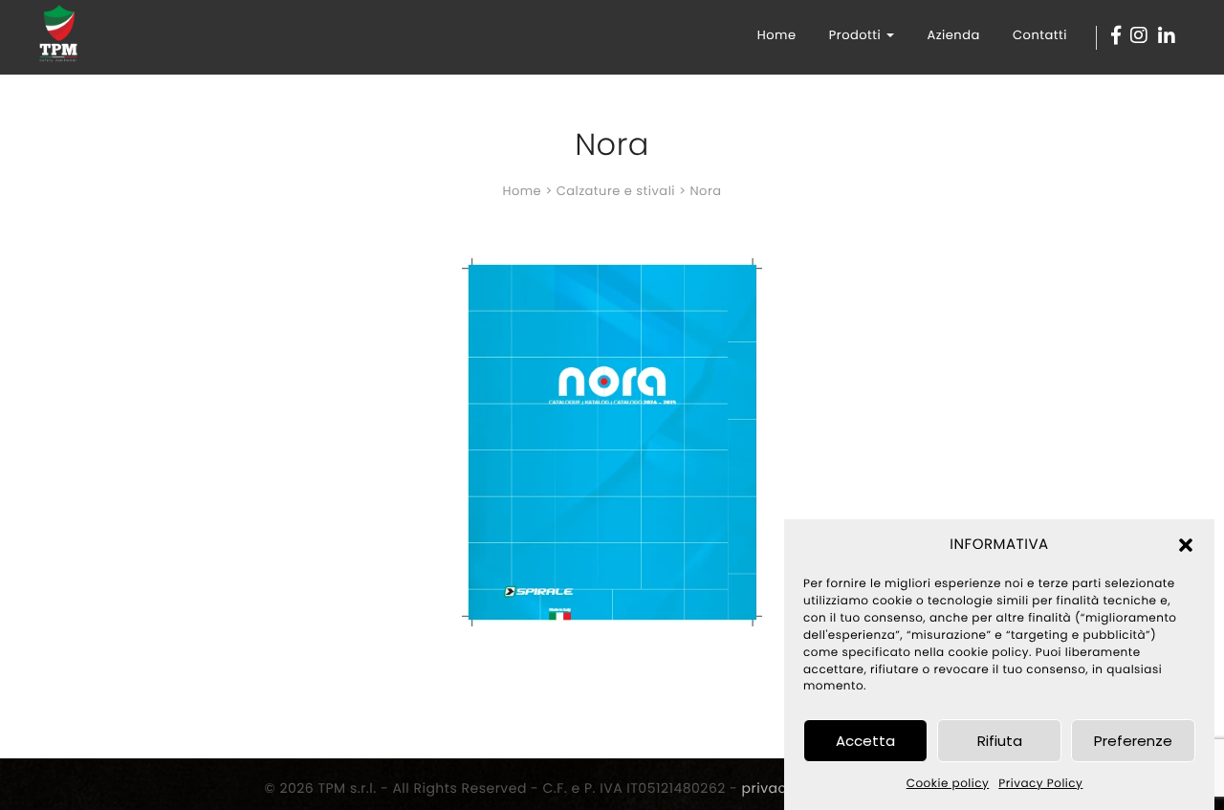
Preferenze (1133, 742)
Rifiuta (999, 742)
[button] (1185, 545)
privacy (768, 788)
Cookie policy (948, 784)
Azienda (953, 35)
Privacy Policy (1040, 784)
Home (777, 35)
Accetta (865, 742)
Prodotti (857, 35)
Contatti (1040, 35)
